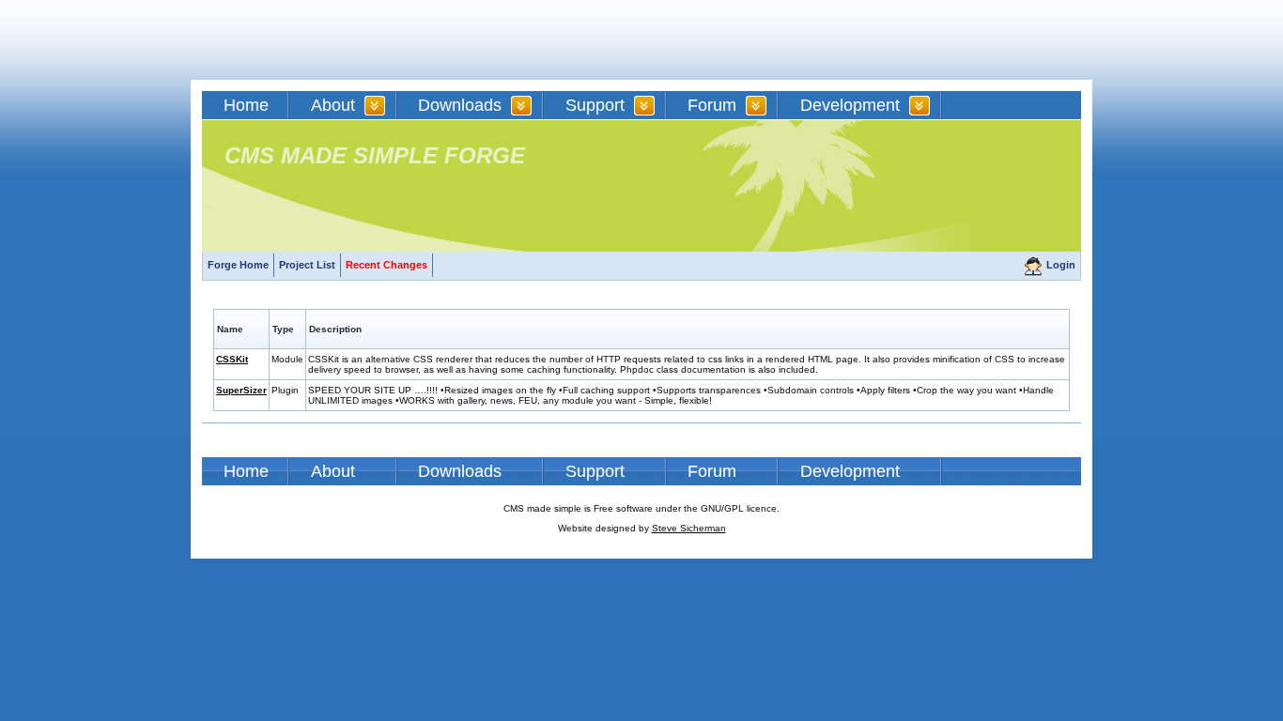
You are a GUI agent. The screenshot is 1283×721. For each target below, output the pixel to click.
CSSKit (232, 359)
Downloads (460, 105)
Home (246, 105)
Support (595, 105)
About (333, 105)
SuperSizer (241, 390)
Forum (712, 105)
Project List (307, 264)
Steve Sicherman (689, 528)
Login (1060, 264)
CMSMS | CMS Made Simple (336, 40)
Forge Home (238, 264)
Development (850, 105)
